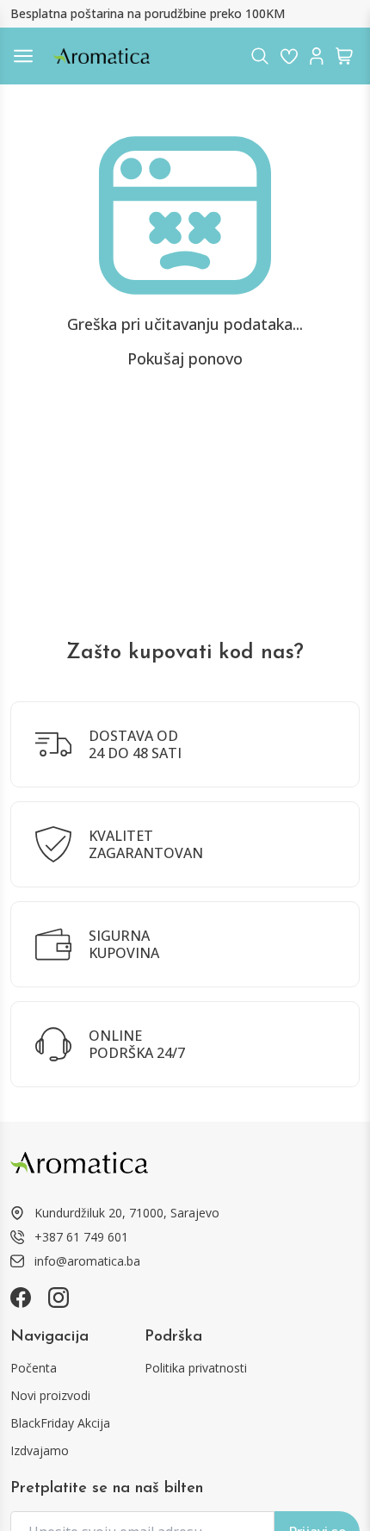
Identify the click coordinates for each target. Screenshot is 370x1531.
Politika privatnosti (196, 1368)
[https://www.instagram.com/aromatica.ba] (58, 1297)
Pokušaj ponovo (185, 358)
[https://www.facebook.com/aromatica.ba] (20, 1297)
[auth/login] (289, 56)
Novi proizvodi (50, 1395)
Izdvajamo (39, 1450)
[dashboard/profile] (316, 56)
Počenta (33, 1368)
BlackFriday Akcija (60, 1423)
